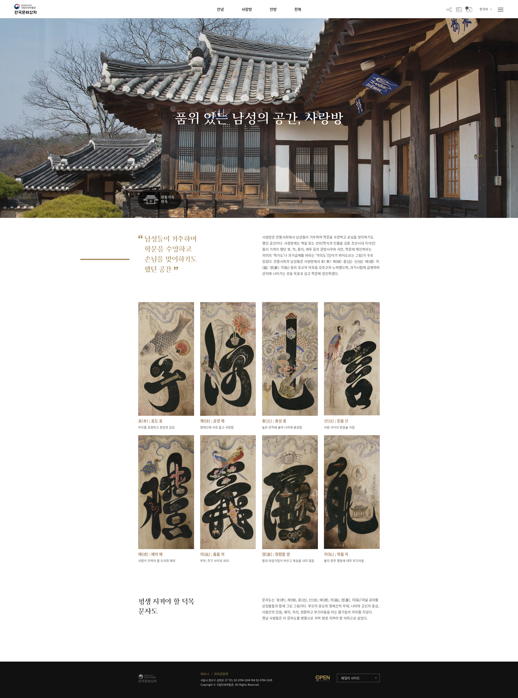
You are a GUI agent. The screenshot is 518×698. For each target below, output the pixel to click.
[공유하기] (449, 9)
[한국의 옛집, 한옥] (160, 200)
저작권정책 (221, 674)
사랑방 (247, 9)
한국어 (484, 9)
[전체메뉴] (500, 9)
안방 (273, 9)
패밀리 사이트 (350, 678)
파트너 (205, 674)
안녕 (220, 9)
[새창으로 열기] (322, 678)
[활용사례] (459, 9)
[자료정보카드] (468, 9)
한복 (297, 9)
